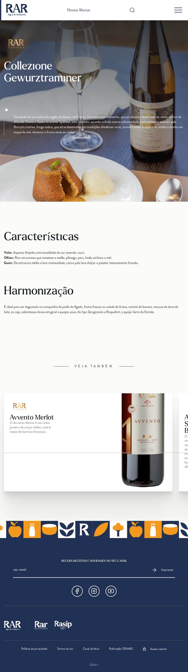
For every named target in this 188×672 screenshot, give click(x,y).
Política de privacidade (34, 649)
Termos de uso (65, 649)
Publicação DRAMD (121, 649)
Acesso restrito (158, 649)
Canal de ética (91, 649)
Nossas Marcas (78, 10)
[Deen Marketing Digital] (94, 664)
